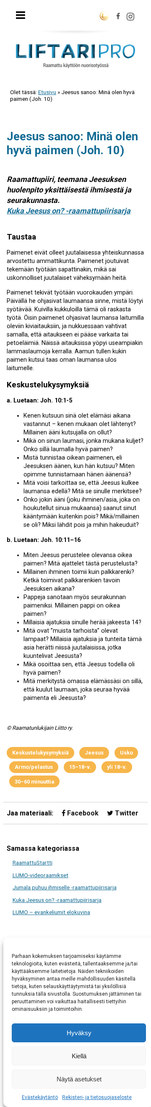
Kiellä (79, 1056)
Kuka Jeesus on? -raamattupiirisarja (68, 210)
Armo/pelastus (34, 767)
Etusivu (47, 92)
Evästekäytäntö (40, 1097)
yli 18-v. (117, 767)
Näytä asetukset (79, 1079)
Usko (126, 752)
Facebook (82, 813)
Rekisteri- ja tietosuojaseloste (97, 1097)
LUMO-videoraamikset (40, 875)
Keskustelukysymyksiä (40, 752)
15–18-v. (80, 767)
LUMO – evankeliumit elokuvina (51, 912)
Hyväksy (79, 1032)
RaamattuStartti (32, 862)
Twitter (125, 813)
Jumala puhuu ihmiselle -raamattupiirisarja (65, 887)
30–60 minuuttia (34, 781)
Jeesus (94, 752)
